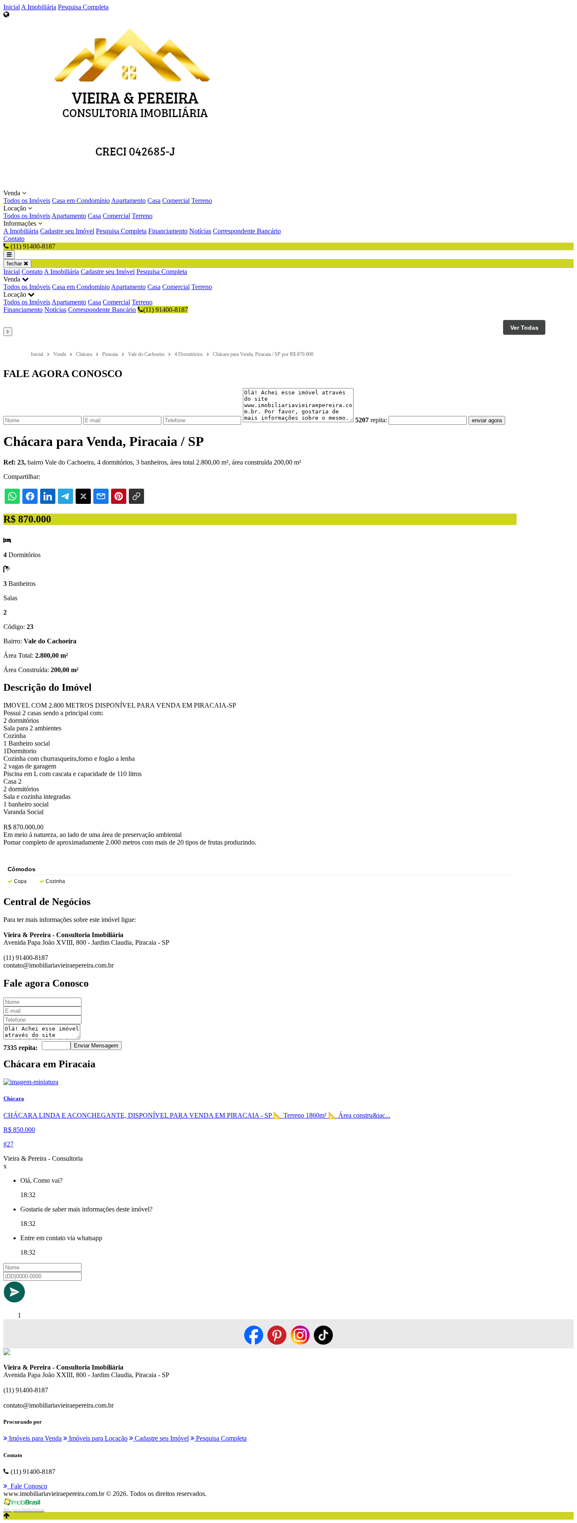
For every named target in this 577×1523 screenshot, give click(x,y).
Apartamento (128, 200)
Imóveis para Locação (97, 1438)
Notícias (200, 231)
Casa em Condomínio (81, 200)
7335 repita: (20, 1047)
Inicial (11, 7)
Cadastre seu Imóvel (67, 231)
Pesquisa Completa (83, 7)
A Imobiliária (38, 7)
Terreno (201, 200)
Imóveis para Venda (34, 1438)
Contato (13, 238)
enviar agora (487, 420)
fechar (15, 263)
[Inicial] (135, 185)
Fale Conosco (27, 1486)
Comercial (176, 200)
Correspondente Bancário (247, 231)
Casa (154, 200)
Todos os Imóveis (26, 200)
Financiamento (168, 231)
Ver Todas (524, 327)
